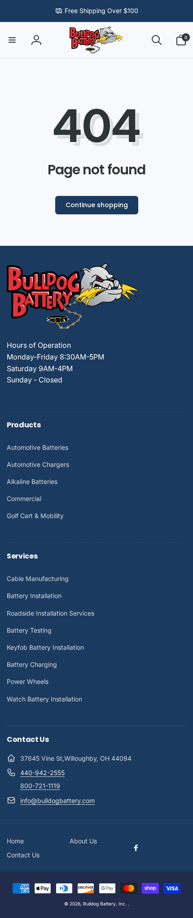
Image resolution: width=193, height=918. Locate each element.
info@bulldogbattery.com (57, 800)
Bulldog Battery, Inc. (105, 903)
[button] (12, 40)
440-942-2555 (42, 772)
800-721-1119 (40, 785)
